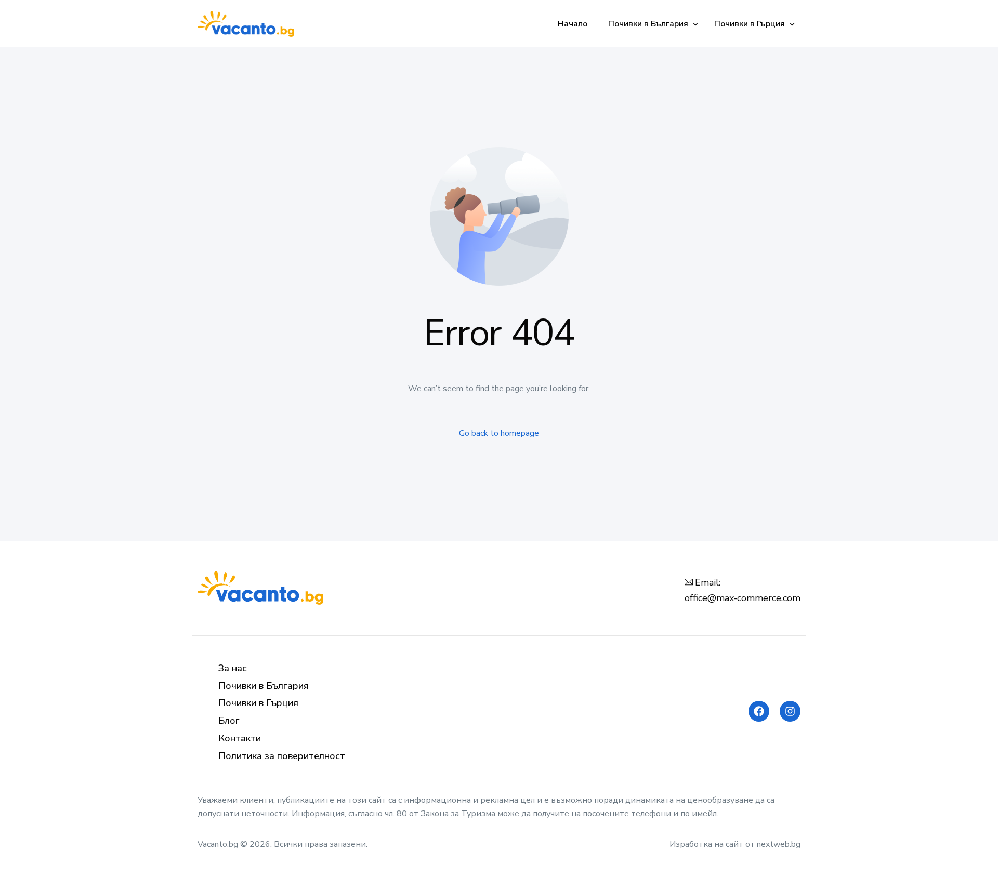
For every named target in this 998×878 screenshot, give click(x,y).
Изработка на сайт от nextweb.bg (734, 844)
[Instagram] (790, 711)
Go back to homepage (499, 433)
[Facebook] (758, 711)
